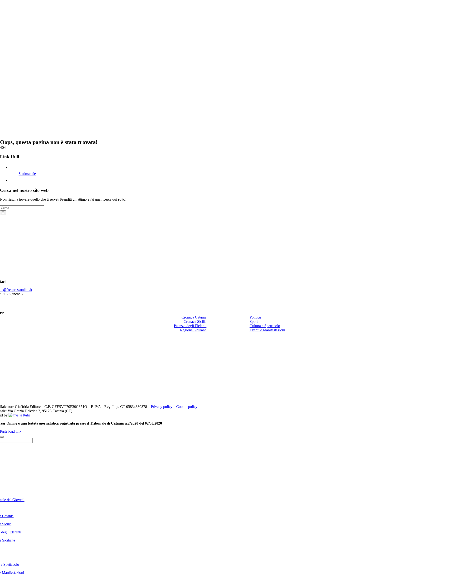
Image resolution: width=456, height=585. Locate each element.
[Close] (2, 437)
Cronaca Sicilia (195, 321)
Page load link (10, 431)
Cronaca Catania (193, 317)
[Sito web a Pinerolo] (19, 415)
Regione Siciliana (193, 330)
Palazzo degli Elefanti (190, 326)
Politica (255, 317)
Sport (254, 321)
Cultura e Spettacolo (265, 326)
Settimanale (27, 174)
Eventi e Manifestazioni (267, 330)
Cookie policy (186, 407)
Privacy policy (161, 407)
